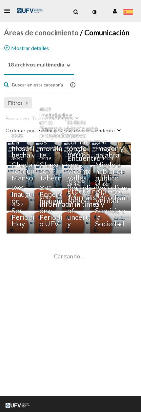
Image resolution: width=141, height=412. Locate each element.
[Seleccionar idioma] (128, 12)
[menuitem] (76, 12)
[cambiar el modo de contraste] (94, 12)
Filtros (15, 103)
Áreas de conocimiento (41, 32)
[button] (9, 10)
